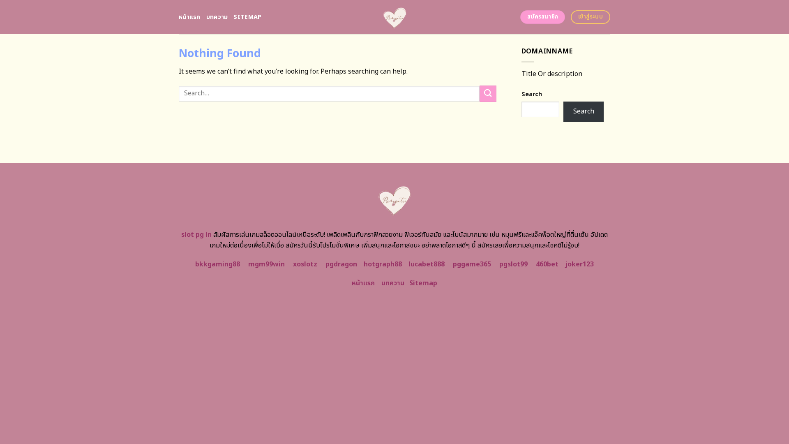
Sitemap (247, 17)
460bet (547, 264)
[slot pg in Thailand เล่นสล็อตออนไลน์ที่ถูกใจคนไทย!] (394, 17)
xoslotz (305, 264)
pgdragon (341, 264)
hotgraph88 (383, 264)
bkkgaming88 (217, 264)
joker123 (579, 264)
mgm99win (266, 264)
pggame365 (472, 264)
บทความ (217, 17)
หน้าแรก (190, 17)
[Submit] (488, 94)
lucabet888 (426, 264)
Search (531, 94)
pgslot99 (513, 264)
